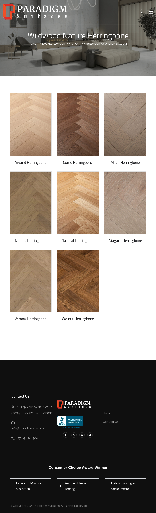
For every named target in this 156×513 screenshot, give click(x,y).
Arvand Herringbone (30, 162)
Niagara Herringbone (125, 240)
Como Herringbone (78, 162)
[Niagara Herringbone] (125, 202)
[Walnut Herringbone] (78, 281)
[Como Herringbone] (78, 124)
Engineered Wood (53, 43)
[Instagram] (74, 435)
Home (32, 43)
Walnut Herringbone (78, 319)
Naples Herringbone (30, 240)
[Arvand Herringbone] (31, 124)
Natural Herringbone (77, 240)
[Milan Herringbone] (125, 124)
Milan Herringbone (125, 162)
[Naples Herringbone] (31, 202)
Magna (76, 43)
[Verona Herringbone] (31, 281)
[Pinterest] (82, 435)
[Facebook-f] (65, 435)
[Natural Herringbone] (78, 202)
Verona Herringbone (30, 319)
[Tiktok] (90, 435)
